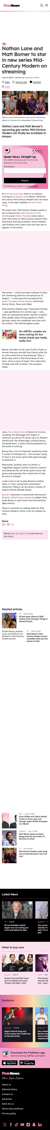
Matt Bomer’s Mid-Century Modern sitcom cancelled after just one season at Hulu (37, 637)
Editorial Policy (9, 1089)
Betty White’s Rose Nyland (18, 497)
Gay (3, 524)
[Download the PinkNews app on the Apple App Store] (9, 1062)
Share (7, 82)
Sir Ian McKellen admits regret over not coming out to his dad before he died (16, 927)
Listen (7, 87)
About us (6, 1084)
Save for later (21, 82)
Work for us (8, 1104)
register (23, 533)
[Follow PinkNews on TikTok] (16, 1125)
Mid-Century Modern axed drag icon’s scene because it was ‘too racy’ (33, 853)
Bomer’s (6, 494)
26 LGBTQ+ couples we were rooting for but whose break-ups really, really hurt (33, 336)
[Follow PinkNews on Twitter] (5, 1125)
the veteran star (16, 432)
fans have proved (14, 193)
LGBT (8, 524)
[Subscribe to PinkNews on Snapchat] (34, 1125)
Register (25, 180)
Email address (12, 166)
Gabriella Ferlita (32, 77)
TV (4, 44)
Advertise (7, 1099)
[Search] (41, 5)
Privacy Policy (33, 186)
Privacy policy (9, 1113)
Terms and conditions (12, 1108)
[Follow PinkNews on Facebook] (11, 1125)
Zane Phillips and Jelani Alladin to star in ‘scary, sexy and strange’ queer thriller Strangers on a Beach (33, 820)
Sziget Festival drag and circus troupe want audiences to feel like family (17, 1033)
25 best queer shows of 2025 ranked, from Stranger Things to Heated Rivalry (33, 618)
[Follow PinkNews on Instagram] (28, 1125)
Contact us (7, 1094)
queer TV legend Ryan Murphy (17, 301)
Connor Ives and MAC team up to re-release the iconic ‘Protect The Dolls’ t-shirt (16, 980)
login (13, 533)
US (13, 524)
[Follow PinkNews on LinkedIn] (40, 1125)
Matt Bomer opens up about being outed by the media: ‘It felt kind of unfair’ (32, 836)
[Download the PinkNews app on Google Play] (27, 1062)
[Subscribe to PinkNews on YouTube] (22, 1125)
